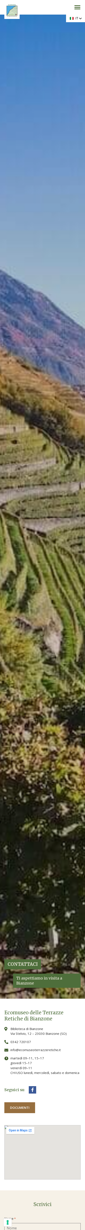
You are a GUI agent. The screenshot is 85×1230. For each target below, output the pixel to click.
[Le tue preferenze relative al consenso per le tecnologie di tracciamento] (7, 1222)
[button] (77, 7)
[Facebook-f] (32, 1090)
